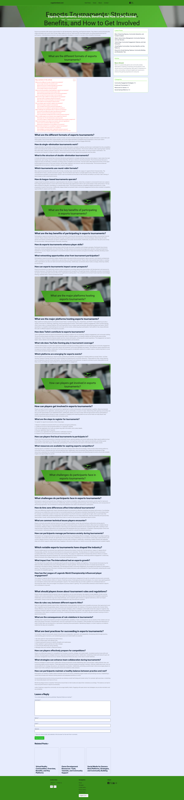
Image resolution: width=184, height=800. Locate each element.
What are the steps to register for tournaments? (47, 104)
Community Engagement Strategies (124, 83)
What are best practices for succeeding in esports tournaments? (51, 126)
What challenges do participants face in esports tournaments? (50, 109)
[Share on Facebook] (130, 3)
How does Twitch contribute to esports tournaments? (49, 98)
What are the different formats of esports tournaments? (49, 82)
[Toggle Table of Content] (73, 80)
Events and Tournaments (121, 85)
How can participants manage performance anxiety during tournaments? (53, 114)
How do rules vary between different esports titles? (48, 122)
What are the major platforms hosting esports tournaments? (50, 96)
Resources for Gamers (74, 19)
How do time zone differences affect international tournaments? (51, 111)
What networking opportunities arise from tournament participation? (52, 93)
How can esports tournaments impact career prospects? (49, 95)
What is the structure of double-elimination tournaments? (49, 85)
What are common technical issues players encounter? (49, 112)
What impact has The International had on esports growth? (50, 117)
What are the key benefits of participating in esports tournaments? (52, 90)
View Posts (88, 3)
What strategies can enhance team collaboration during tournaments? (52, 129)
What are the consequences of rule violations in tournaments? (51, 124)
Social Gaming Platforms (121, 90)
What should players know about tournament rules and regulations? (52, 121)
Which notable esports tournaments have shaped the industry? (51, 116)
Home (94, 3)
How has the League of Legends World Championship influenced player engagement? (56, 119)
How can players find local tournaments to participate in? (49, 106)
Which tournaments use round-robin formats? (47, 87)
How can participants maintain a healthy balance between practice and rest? (54, 130)
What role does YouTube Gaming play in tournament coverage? (51, 99)
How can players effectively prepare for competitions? (49, 127)
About (100, 3)
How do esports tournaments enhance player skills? (48, 91)
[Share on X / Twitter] (132, 3)
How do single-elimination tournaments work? (47, 83)
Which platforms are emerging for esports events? (48, 101)
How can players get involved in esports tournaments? (49, 103)
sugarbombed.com (57, 3)
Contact (106, 3)
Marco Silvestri (119, 63)
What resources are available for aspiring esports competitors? (51, 108)
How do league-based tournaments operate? (47, 88)
